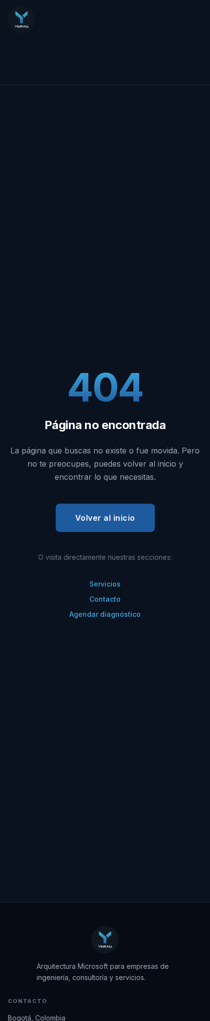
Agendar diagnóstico (105, 614)
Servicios (105, 584)
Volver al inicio (105, 518)
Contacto (105, 599)
